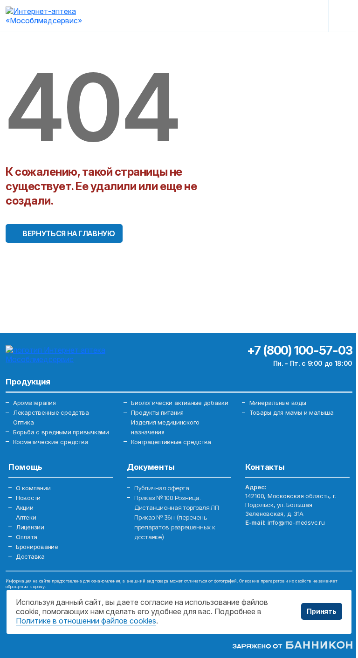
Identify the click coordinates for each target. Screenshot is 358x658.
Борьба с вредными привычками (61, 432)
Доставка (30, 556)
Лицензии (30, 527)
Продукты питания (157, 412)
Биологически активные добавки (179, 402)
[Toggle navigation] (344, 15)
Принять (322, 611)
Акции (25, 507)
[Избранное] (273, 16)
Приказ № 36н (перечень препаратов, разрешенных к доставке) (174, 527)
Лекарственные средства (51, 412)
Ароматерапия (34, 402)
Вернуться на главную (68, 233)
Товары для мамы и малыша (291, 412)
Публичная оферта (161, 488)
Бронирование (37, 546)
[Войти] (242, 16)
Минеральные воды (277, 402)
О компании (33, 488)
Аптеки (26, 517)
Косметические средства (50, 442)
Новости (28, 497)
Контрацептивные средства (171, 442)
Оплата (26, 537)
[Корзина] (305, 16)
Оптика (23, 422)
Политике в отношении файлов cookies (86, 620)
